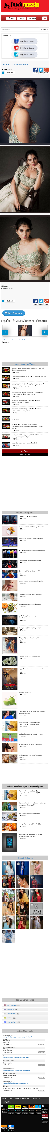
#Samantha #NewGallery (14, 64)
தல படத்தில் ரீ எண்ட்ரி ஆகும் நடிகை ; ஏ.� (15, 1083)
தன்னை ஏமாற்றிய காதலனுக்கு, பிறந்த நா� (16, 1057)
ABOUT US (36, 1098)
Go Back (10, 72)
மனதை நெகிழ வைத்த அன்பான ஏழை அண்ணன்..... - (19, 1037)
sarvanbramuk (11, 1014)
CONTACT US (6, 1102)
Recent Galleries (25, 858)
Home (4, 1098)
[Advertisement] (25, 483)
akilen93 (9, 1018)
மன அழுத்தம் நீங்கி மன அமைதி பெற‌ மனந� (16, 1070)
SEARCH (44, 29)
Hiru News (32, 18)
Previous (5, 332)
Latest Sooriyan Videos (25, 364)
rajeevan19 (10, 1009)
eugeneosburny (12, 1022)
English (21, 18)
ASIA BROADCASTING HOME (19, 1098)
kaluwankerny (11, 1005)
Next (45, 332)
